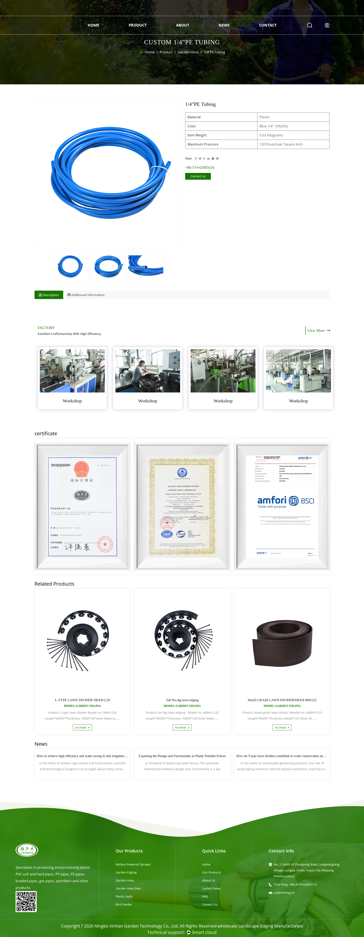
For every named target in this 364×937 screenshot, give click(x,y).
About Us (208, 880)
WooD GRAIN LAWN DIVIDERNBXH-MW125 (282, 700)
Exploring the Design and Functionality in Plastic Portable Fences (182, 756)
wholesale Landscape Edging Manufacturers (260, 926)
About (182, 25)
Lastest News (211, 888)
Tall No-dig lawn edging (182, 700)
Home (93, 25)
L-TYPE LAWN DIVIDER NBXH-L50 (82, 700)
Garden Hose (188, 52)
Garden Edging (126, 872)
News (224, 25)
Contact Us (198, 176)
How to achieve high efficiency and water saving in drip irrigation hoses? (85, 756)
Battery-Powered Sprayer (133, 864)
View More (316, 330)
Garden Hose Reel (128, 888)
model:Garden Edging (82, 706)
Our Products (211, 872)
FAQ (205, 896)
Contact (268, 25)
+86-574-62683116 (199, 167)
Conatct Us (209, 904)
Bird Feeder (124, 904)
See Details (81, 727)
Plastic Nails (124, 896)
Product (138, 25)
